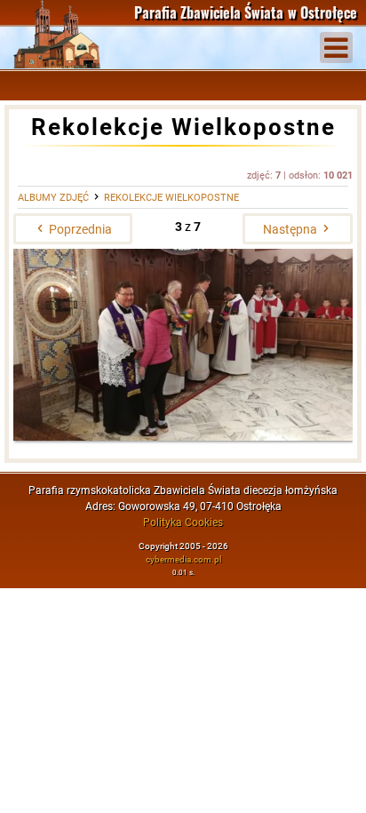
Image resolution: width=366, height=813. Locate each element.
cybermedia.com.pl (183, 559)
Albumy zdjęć (53, 197)
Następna (291, 229)
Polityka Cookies (183, 522)
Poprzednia (79, 229)
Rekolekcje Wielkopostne (171, 197)
